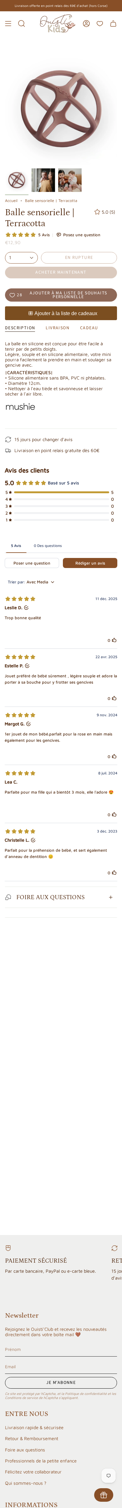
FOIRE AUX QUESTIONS (50, 897)
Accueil (11, 200)
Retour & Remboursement (31, 1438)
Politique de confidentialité (86, 1393)
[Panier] (113, 23)
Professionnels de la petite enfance (41, 1460)
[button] (21, 23)
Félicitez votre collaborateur (33, 1471)
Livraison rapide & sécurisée (34, 1427)
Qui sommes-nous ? (25, 1483)
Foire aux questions (25, 1449)
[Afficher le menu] (8, 23)
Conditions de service (21, 1398)
